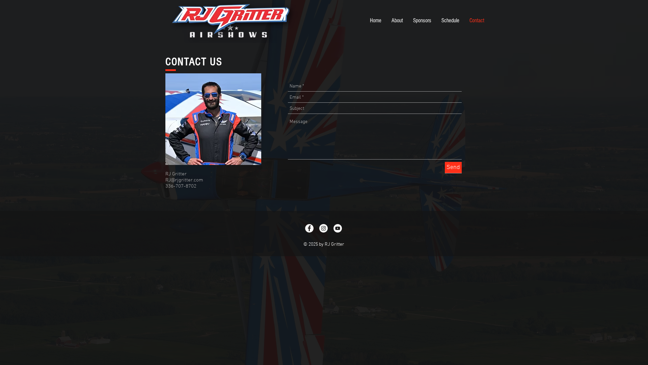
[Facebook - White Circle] (309, 228)
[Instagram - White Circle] (323, 228)
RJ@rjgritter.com (184, 180)
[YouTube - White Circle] (337, 228)
